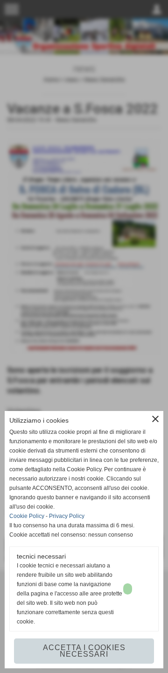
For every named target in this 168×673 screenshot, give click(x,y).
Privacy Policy (66, 516)
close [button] (155, 419)
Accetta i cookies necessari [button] (84, 651)
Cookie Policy (26, 516)
